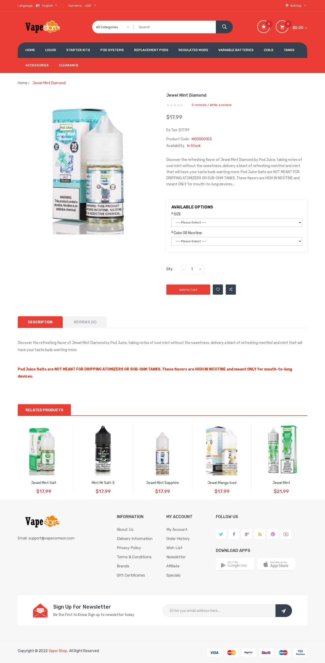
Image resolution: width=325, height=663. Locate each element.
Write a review (221, 105)
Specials (173, 575)
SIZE (177, 214)
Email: (22, 538)
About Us (125, 529)
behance (260, 534)
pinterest (273, 534)
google (247, 534)
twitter (221, 534)
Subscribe (283, 610)
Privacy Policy (129, 548)
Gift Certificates (131, 575)
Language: (25, 5)
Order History (178, 538)
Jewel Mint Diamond (49, 83)
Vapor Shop (57, 651)
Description (40, 322)
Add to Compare (231, 289)
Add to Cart (188, 290)
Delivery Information (135, 538)
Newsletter (176, 557)
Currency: (75, 5)
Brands (123, 566)
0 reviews (199, 105)
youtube (286, 534)
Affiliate (173, 566)
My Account (176, 529)
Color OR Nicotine (188, 233)
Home (22, 83)
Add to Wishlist (218, 289)
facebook (234, 534)
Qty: (169, 269)
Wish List (174, 548)
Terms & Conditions (134, 557)
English (48, 5)
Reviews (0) (85, 322)
